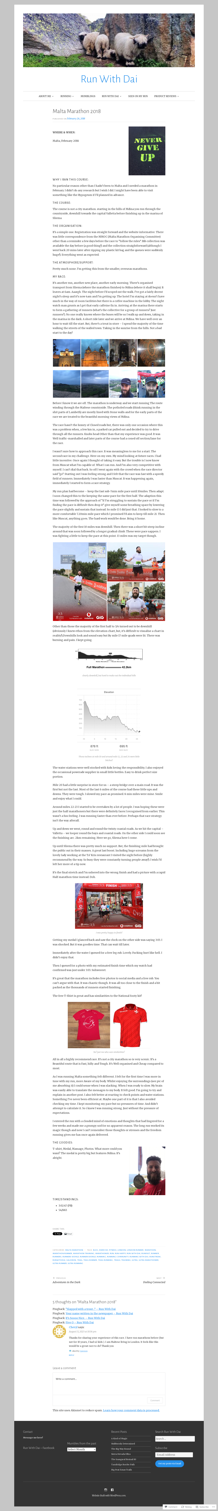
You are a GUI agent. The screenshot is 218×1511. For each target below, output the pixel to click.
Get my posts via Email (169, 1463)
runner (155, 1253)
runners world (71, 1257)
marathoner (102, 1253)
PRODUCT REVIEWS (165, 96)
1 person (83, 1351)
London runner (135, 1250)
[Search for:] (175, 1439)
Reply (71, 1355)
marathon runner (62, 1253)
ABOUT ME (45, 96)
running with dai (139, 1257)
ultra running (75, 1263)
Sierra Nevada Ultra (121, 1454)
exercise (103, 1250)
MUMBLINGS (88, 96)
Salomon (71, 1260)
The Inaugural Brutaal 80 (123, 1459)
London (122, 1250)
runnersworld (88, 1257)
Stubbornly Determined (123, 1443)
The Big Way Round (121, 1449)
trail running (105, 1260)
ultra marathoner (149, 1260)
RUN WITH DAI (110, 96)
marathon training (83, 1253)
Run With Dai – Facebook (38, 1447)
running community (118, 1257)
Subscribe (161, 1448)
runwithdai (59, 1260)
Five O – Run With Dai (80, 1322)
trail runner (90, 1260)
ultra (135, 1260)
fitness (113, 1250)
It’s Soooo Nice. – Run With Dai (85, 1318)
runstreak (155, 1257)
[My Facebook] (112, 1490)
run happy (120, 1253)
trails (117, 1260)
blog (95, 1250)
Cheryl (73, 1327)
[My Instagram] (106, 1490)
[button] (67, 353)
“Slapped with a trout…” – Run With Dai (91, 1309)
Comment (155, 1400)
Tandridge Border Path (123, 1464)
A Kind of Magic (119, 1438)
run (112, 1253)
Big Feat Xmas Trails (121, 1470)
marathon (150, 1250)
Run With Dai (109, 79)
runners (57, 1257)
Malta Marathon (74, 1250)
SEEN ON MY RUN (138, 96)
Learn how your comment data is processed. (131, 1410)
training (126, 1260)
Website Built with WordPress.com (109, 1495)
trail (79, 1260)
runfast (145, 1253)
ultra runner (60, 1263)
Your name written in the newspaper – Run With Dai (99, 1313)
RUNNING (66, 96)
